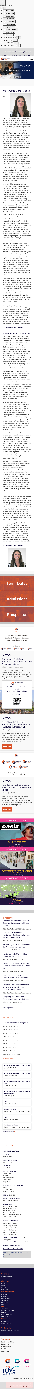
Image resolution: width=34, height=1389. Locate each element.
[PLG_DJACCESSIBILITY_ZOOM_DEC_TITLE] (17, 37)
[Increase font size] (16, 40)
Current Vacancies (6, 1276)
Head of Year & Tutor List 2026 (13, 1249)
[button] (14, 77)
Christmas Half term (11, 1125)
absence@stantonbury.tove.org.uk (20, 52)
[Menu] (32, 59)
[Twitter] (32, 55)
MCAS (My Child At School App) (10, 1330)
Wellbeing (4, 1288)
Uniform (3, 1312)
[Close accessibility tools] (4, 8)
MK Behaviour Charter (7, 1310)
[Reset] (1, 8)
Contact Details (5, 1321)
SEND (3, 1304)
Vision (3, 1286)
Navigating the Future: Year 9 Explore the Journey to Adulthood (16, 997)
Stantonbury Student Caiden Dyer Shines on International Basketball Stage (16, 965)
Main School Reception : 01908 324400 (15, 55)
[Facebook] (29, 55)
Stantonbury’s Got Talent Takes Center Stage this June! (15, 955)
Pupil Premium (5, 1298)
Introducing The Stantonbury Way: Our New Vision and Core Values (16, 945)
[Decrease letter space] (17, 45)
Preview (5, 1256)
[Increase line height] (17, 43)
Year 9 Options (5, 1316)
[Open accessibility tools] (3, 2)
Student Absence (6, 1323)
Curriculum (4, 1296)
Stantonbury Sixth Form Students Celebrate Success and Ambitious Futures (16, 923)
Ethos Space (4, 1289)
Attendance (4, 1309)
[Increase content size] (20, 37)
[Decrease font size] (14, 40)
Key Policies (4, 1302)
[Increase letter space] (19, 45)
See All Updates (8, 1008)
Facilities (3, 1284)
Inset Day (7, 1101)
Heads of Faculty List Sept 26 (12, 1245)
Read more (7, 746)
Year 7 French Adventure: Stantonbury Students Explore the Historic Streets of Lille (16, 935)
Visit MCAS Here (17, 695)
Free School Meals (6, 1314)
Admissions (4, 1294)
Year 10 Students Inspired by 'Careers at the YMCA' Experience (16, 976)
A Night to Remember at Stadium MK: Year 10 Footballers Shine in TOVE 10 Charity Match (16, 987)
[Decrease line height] (15, 43)
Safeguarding (5, 1300)
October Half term (10, 1109)
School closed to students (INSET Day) (17, 1065)
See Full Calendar (8, 1131)
